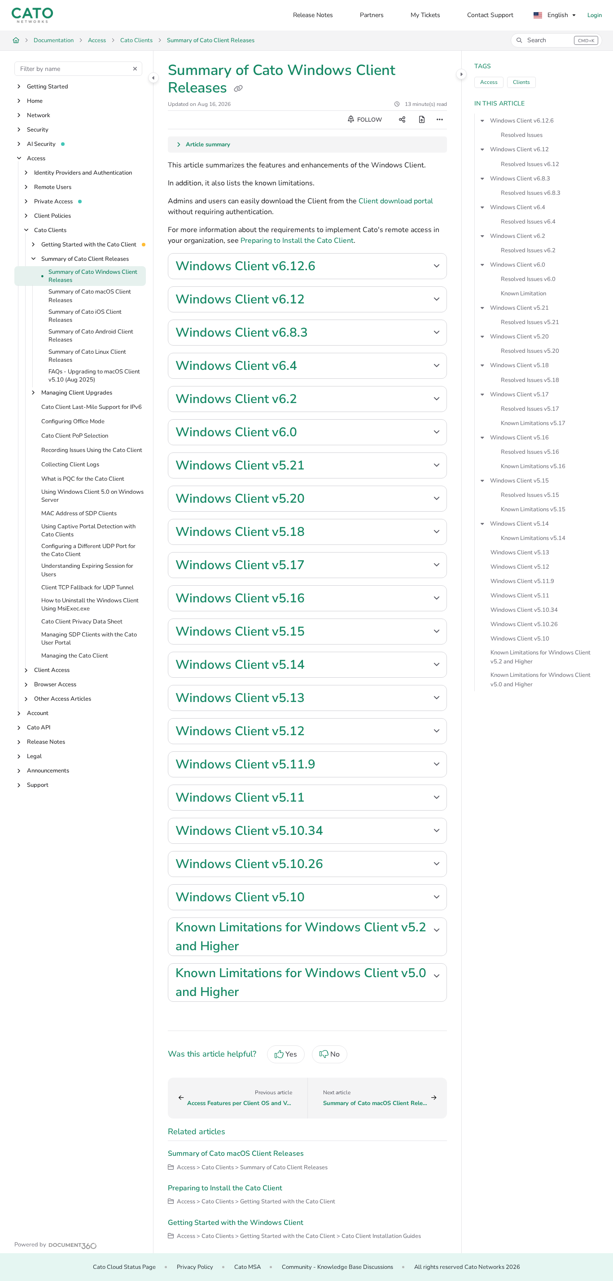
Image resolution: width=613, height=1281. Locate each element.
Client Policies (52, 216)
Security (37, 130)
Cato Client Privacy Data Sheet (82, 622)
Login (594, 15)
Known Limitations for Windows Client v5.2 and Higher (540, 657)
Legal (34, 757)
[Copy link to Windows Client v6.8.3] (322, 333)
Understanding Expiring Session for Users (87, 570)
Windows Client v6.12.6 (522, 121)
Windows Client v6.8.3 (520, 179)
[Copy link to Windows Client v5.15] (319, 632)
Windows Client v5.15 (519, 481)
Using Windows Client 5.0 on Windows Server (92, 496)
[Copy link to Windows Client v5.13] (319, 699)
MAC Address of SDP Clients (79, 513)
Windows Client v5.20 (519, 337)
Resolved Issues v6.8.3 (530, 193)
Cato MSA (247, 1267)
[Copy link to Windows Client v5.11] (319, 798)
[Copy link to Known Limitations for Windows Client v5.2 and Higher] (253, 947)
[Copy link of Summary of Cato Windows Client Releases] (238, 89)
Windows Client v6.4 (517, 207)
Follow (369, 120)
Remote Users (52, 187)
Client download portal (396, 201)
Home (35, 101)
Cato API (38, 728)
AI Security (41, 144)
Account (37, 714)
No (335, 1054)
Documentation (54, 40)
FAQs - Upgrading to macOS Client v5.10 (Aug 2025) (94, 376)
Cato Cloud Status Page (124, 1267)
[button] (556, 40)
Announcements (48, 771)
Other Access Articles (62, 699)
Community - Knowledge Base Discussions (337, 1267)
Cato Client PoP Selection (74, 436)
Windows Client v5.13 (519, 552)
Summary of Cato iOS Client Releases (85, 316)
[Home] (32, 15)
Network (38, 115)
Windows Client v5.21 (519, 308)
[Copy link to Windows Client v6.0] (311, 433)
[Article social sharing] (402, 120)
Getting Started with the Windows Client (235, 1223)
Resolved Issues (522, 135)
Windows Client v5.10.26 (524, 624)
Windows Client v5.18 (519, 365)
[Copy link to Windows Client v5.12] (319, 732)
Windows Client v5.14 (519, 524)
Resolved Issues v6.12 (530, 164)
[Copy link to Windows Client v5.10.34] (337, 832)
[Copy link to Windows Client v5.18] (319, 533)
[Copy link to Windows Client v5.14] (319, 665)
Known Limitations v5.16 (533, 466)
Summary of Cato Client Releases (210, 40)
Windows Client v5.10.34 (524, 610)
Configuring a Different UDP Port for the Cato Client (88, 550)
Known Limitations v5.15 (533, 509)
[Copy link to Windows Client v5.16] (319, 599)
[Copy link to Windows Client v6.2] (311, 400)
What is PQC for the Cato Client (82, 479)
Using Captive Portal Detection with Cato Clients (88, 530)
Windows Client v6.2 (517, 236)
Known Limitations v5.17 (533, 423)
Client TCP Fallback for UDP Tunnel (87, 587)
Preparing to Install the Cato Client (297, 241)
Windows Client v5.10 (519, 639)
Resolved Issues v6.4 (528, 222)
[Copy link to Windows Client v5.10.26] (337, 865)
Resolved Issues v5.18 (530, 380)
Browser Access (55, 685)
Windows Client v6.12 (519, 149)
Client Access (52, 671)
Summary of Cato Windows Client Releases (92, 276)
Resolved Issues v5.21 (530, 322)
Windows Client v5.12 (519, 567)
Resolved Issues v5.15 (530, 495)
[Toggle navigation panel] (153, 77)
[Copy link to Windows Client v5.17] (319, 566)
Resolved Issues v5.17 (530, 409)
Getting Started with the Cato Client (88, 245)
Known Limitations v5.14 (533, 538)
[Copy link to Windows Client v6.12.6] (330, 267)
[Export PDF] (422, 120)
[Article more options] (440, 120)
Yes (291, 1054)
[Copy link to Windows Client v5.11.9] (330, 765)
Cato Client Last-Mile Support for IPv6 (91, 408)
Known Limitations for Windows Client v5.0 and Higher (540, 679)
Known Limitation (523, 294)
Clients (521, 82)
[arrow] (482, 121)
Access (97, 40)
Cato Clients (136, 40)
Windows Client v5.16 (519, 438)
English (557, 15)
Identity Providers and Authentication (83, 173)
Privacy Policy (195, 1267)
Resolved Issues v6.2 (528, 250)
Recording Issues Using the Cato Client (91, 451)
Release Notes (46, 742)
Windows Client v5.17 (519, 394)
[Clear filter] (135, 68)
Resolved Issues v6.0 (528, 279)
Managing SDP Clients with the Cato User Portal (89, 639)
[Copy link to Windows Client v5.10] (319, 898)
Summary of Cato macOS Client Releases (89, 296)
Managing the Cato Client (74, 656)
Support (37, 785)
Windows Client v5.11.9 (522, 581)
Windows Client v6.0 (517, 265)
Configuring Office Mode (73, 422)
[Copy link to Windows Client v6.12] (319, 300)
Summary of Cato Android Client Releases (90, 336)
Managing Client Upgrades (76, 393)
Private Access (53, 201)
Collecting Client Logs (70, 465)
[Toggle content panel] (461, 74)
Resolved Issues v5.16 (530, 452)
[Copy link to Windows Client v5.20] (319, 499)
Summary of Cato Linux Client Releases (87, 356)
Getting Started (47, 87)
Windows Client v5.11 (519, 596)
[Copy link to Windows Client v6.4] (311, 367)
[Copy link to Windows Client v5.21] (319, 466)
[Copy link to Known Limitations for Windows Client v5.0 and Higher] (253, 993)
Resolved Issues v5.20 (530, 351)
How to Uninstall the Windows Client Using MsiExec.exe (90, 605)
